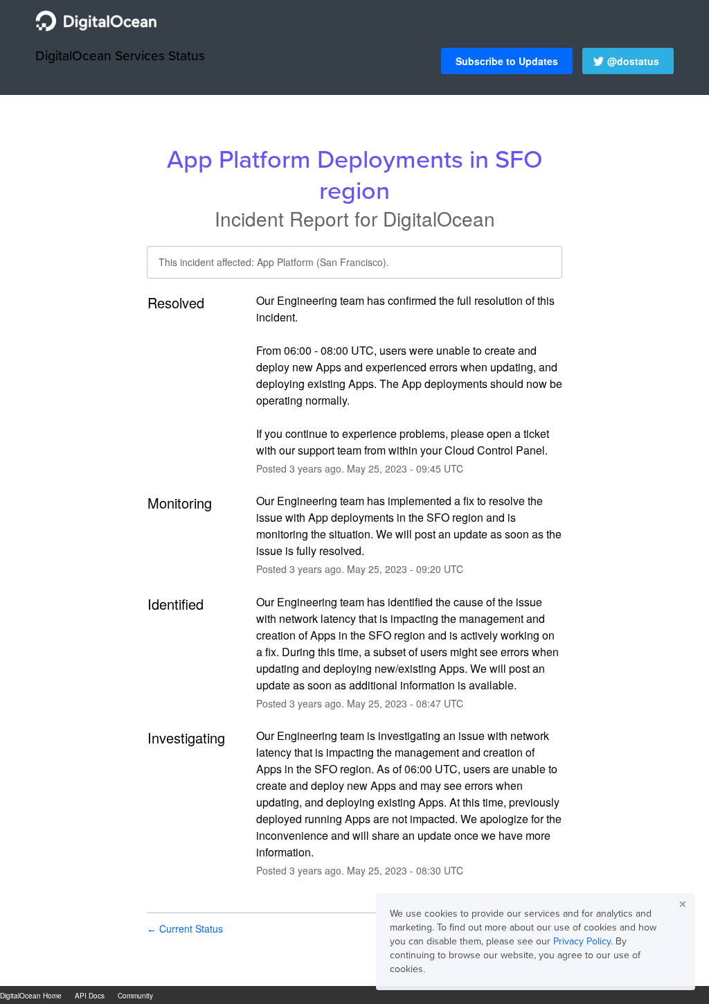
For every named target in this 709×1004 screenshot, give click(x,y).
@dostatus (633, 61)
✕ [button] (683, 904)
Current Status (185, 928)
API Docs (90, 996)
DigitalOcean (439, 218)
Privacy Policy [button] (582, 941)
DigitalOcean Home (31, 996)
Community (135, 996)
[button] (507, 61)
